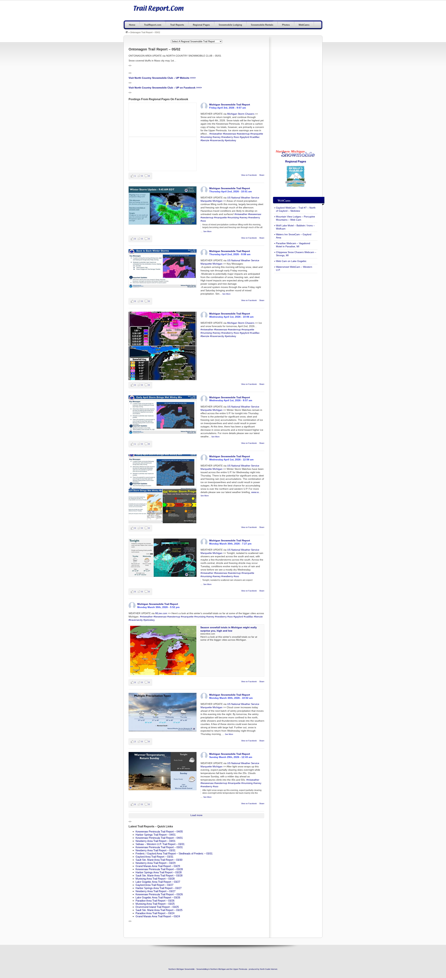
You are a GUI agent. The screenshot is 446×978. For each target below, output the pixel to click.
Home (132, 25)
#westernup (243, 133)
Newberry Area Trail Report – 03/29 (155, 862)
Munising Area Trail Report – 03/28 (155, 878)
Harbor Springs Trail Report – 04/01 (156, 834)
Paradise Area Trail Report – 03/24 (155, 913)
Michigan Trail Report (158, 8)
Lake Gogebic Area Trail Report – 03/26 (158, 897)
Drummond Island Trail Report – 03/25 (157, 906)
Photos (286, 25)
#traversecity (217, 140)
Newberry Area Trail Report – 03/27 (155, 891)
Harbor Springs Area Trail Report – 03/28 (159, 872)
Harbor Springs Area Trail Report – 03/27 (159, 888)
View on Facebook (249, 175)
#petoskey (230, 140)
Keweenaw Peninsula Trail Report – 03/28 (159, 869)
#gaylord (244, 137)
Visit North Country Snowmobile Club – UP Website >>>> (162, 78)
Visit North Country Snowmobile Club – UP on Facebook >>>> (165, 87)
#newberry (227, 137)
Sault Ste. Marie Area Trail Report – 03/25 (159, 910)
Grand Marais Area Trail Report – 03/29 (158, 866)
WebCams (304, 25)
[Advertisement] (258, 10)
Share (261, 175)
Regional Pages (201, 25)
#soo (236, 137)
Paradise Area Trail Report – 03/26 (155, 900)
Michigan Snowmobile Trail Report (229, 104)
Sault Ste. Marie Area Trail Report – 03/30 (159, 859)
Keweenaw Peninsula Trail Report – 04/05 (159, 831)
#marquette (256, 133)
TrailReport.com (152, 25)
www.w (255, 492)
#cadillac (255, 137)
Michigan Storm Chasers (240, 114)
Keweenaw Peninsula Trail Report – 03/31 (159, 847)
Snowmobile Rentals (262, 25)
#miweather (215, 133)
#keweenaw (229, 133)
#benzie (205, 140)
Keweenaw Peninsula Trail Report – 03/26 (159, 894)
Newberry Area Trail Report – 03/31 (155, 850)
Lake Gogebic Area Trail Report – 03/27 (158, 881)
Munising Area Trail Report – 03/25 (155, 903)
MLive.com (161, 613)
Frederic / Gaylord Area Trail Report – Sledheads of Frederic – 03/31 (174, 853)
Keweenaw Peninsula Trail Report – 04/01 (159, 837)
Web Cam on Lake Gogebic (291, 261)
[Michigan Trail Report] (126, 32)
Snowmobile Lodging (230, 25)
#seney (217, 137)
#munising (206, 137)
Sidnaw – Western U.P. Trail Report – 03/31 (160, 844)
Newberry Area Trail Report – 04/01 (155, 840)
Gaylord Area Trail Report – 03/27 (154, 884)
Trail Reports (177, 25)
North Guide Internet (268, 969)
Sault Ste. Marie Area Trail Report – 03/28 (159, 875)
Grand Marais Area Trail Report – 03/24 (158, 916)
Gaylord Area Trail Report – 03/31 (154, 856)
